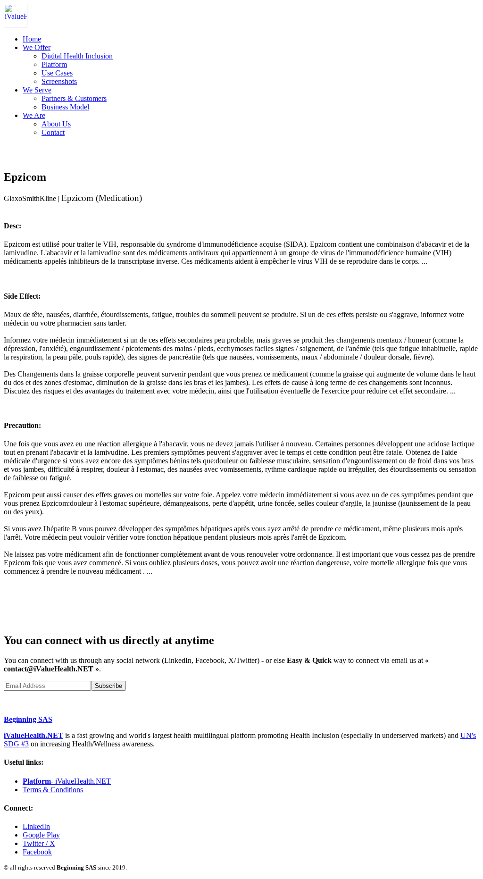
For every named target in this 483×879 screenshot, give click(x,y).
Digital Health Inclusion (77, 56)
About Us (56, 124)
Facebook (37, 852)
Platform (54, 64)
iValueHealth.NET (33, 735)
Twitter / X (39, 843)
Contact (53, 132)
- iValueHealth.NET (67, 781)
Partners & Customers (74, 98)
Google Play (41, 835)
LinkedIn (36, 826)
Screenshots (59, 81)
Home (32, 39)
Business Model (65, 107)
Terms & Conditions (53, 790)
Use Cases (57, 73)
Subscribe (108, 685)
